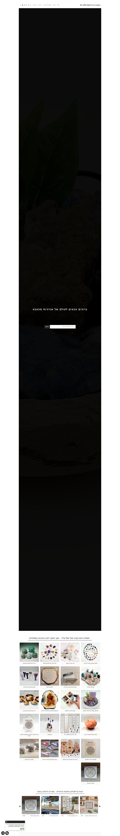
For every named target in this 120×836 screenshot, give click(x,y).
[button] (31, 5)
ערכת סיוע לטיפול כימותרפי (91, 815)
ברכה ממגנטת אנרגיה (73, 815)
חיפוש (47, 326)
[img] (89, 805)
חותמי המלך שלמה (34, 815)
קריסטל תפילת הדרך (53, 815)
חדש (96, 797)
